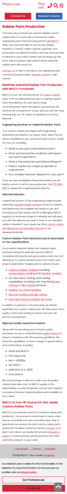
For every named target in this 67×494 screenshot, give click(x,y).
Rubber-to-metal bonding (25, 290)
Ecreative (49, 455)
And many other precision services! (30, 299)
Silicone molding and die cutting (28, 294)
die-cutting (28, 285)
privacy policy (29, 472)
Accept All (34, 488)
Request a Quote (49, 16)
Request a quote (41, 74)
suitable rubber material (28, 204)
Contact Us (18, 16)
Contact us (8, 70)
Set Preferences (34, 480)
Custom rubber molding (23, 270)
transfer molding (51, 273)
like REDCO (53, 41)
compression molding (22, 273)
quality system (51, 333)
